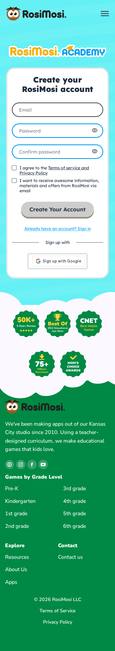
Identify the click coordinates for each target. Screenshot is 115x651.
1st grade (16, 513)
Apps (11, 582)
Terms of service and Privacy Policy (54, 170)
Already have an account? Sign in (57, 228)
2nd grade (17, 526)
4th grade (74, 501)
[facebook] (31, 464)
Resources (17, 557)
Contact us (70, 557)
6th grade (74, 526)
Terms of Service (57, 611)
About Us (16, 569)
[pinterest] (9, 464)
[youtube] (43, 464)
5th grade (74, 513)
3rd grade (74, 488)
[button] (94, 130)
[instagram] (20, 464)
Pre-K (11, 488)
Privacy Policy (57, 622)
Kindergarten (20, 501)
